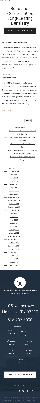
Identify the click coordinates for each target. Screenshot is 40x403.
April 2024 (14, 262)
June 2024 (14, 256)
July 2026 (14, 175)
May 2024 (14, 259)
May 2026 (14, 181)
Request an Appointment (20, 30)
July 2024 (14, 252)
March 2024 (14, 265)
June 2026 (14, 178)
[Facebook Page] (19, 391)
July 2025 (14, 213)
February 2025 (14, 230)
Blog (31, 383)
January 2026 (14, 194)
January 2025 (14, 233)
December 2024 (14, 236)
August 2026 (14, 171)
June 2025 (14, 217)
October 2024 (14, 243)
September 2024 (14, 246)
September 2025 (14, 207)
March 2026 (14, 187)
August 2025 (14, 210)
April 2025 (14, 223)
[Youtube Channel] (32, 391)
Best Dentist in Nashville (16, 383)
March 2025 (14, 226)
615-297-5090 (20, 319)
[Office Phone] (35, 9)
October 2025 (14, 204)
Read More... (6, 75)
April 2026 (14, 184)
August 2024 (14, 249)
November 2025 (14, 200)
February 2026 (14, 191)
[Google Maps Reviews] (23, 391)
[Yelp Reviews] (27, 391)
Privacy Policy (20, 385)
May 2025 (14, 220)
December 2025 (14, 197)
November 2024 (14, 239)
